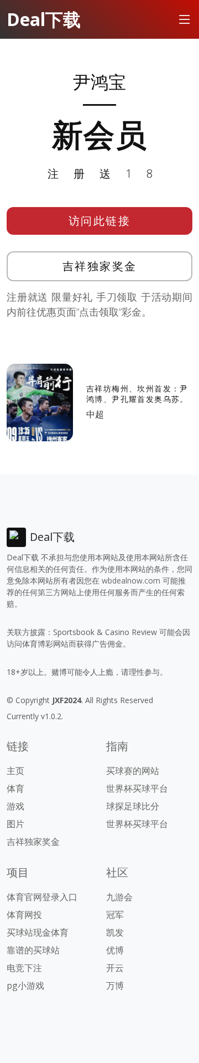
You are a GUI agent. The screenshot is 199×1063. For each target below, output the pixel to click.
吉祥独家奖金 (99, 266)
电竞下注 (24, 968)
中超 (95, 414)
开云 (115, 968)
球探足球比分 (132, 806)
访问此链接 (100, 220)
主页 (15, 771)
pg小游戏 (25, 985)
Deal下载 (44, 19)
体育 (15, 788)
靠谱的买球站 (33, 950)
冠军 (115, 915)
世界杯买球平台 (137, 788)
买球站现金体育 (38, 932)
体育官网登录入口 (42, 897)
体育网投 (24, 915)
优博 (115, 950)
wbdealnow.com (131, 580)
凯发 (115, 932)
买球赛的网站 (132, 771)
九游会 (119, 897)
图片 (15, 824)
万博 (115, 985)
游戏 (15, 806)
